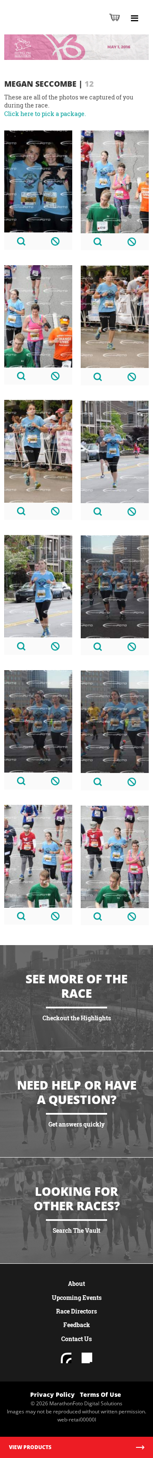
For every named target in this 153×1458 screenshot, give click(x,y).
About (76, 1284)
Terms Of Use (100, 1394)
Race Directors (76, 1311)
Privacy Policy (52, 1394)
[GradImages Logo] (48, 26)
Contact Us (76, 1339)
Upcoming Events (77, 1298)
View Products (30, 1447)
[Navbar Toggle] (134, 18)
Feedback (76, 1325)
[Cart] (114, 17)
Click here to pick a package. (45, 114)
